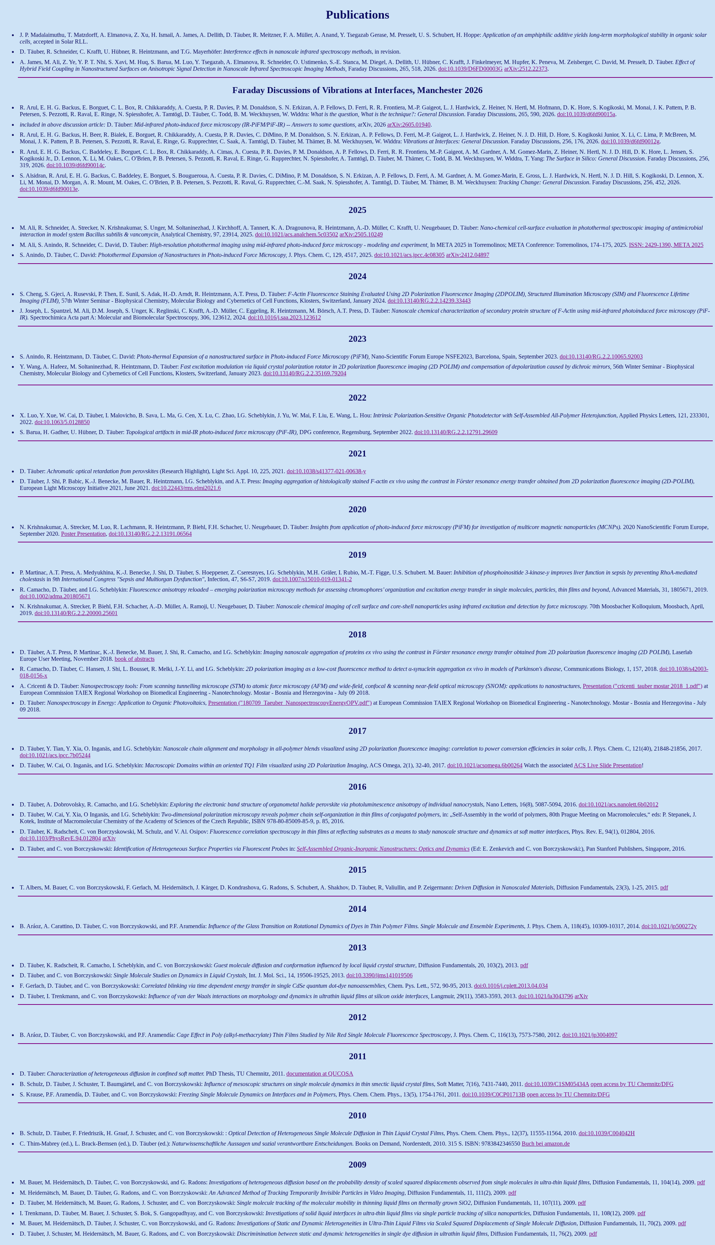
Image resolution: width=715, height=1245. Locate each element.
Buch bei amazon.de (546, 1143)
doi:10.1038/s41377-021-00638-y (326, 471)
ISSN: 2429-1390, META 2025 (666, 245)
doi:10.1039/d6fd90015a (586, 114)
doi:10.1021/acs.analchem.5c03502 (296, 234)
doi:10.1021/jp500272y (669, 926)
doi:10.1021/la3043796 (545, 996)
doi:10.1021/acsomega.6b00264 (484, 765)
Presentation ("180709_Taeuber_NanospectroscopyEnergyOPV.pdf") (290, 703)
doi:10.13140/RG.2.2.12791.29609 (456, 432)
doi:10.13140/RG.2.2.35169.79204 (304, 373)
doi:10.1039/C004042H (607, 1133)
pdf (664, 887)
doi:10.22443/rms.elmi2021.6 (186, 488)
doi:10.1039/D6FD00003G (470, 69)
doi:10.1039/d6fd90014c (76, 165)
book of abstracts (135, 659)
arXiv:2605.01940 (408, 124)
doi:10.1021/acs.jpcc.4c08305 (409, 255)
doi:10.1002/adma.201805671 (55, 596)
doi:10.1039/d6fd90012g (630, 141)
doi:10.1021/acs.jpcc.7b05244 (55, 755)
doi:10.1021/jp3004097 (589, 1035)
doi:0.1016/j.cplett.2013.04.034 (511, 986)
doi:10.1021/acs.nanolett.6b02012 (618, 804)
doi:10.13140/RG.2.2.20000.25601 (76, 613)
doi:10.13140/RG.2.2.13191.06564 (150, 534)
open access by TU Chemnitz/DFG (632, 1084)
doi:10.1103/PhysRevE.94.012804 (60, 838)
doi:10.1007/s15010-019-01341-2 (312, 579)
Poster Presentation (83, 534)
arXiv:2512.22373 (525, 69)
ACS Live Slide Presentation (608, 765)
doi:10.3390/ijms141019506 (379, 975)
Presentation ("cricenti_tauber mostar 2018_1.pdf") (642, 686)
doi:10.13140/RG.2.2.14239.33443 (429, 300)
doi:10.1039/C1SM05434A (557, 1084)
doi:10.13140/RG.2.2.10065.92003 (601, 356)
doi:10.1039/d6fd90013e (49, 189)
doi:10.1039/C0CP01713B (493, 1094)
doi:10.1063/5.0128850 (62, 422)
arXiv (109, 838)
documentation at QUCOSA (319, 1073)
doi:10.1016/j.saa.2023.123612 (284, 317)
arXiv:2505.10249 (361, 234)
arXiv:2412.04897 (467, 255)
